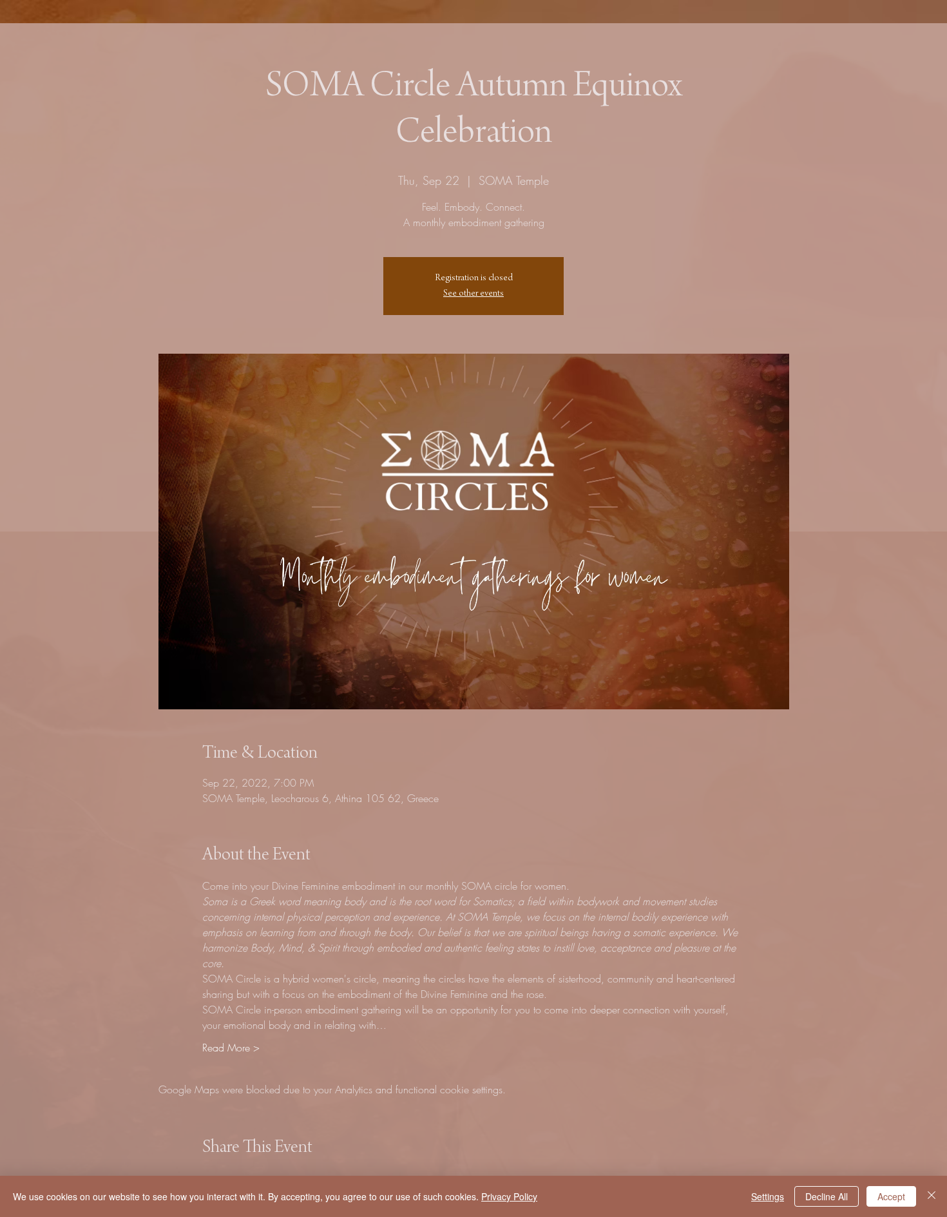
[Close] (931, 1196)
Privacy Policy (509, 1196)
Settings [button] (767, 1196)
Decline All (826, 1196)
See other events (473, 294)
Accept (891, 1196)
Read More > (231, 1047)
